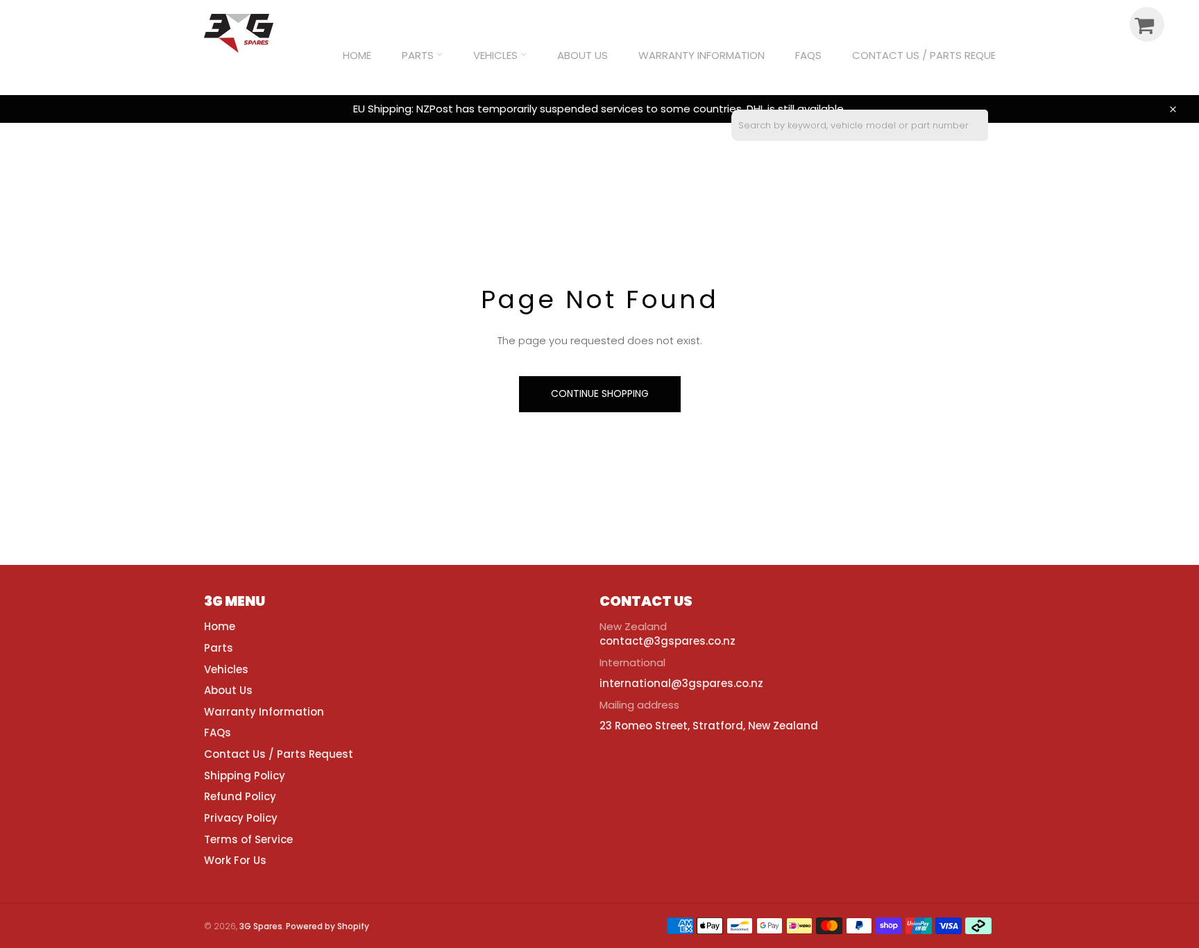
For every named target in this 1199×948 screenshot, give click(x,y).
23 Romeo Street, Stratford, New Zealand (709, 725)
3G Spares (260, 926)
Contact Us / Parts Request (930, 55)
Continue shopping (600, 393)
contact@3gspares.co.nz (667, 641)
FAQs (808, 55)
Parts (419, 55)
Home (357, 55)
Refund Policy (240, 796)
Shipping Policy (244, 775)
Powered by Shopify (327, 926)
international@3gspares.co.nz (681, 683)
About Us (582, 55)
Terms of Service (248, 839)
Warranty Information (701, 55)
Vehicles (496, 55)
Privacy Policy (241, 818)
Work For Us (235, 860)
